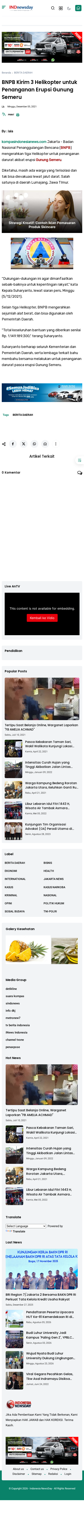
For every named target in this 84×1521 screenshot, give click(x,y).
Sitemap (37, 1473)
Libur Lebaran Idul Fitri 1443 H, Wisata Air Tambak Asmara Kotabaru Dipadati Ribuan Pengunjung (47, 806)
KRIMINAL (11, 895)
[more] (56, 444)
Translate (19, 1231)
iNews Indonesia (16, 1032)
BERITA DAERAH (23, 72)
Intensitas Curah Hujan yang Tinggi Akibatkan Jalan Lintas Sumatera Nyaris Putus (48, 764)
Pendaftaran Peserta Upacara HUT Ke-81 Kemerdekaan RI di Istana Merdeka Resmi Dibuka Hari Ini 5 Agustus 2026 (50, 1314)
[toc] (79, 460)
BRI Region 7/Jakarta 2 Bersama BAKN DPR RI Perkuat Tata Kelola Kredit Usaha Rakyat (41, 1297)
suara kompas (15, 996)
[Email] (45, 444)
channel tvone (15, 1040)
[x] (24, 444)
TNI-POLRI (50, 911)
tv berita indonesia (18, 1025)
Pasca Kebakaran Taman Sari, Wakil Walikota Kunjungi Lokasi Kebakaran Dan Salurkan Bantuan (51, 744)
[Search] (4, 8)
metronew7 (13, 1018)
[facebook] (13, 444)
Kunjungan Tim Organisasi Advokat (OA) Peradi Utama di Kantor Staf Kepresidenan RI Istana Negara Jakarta (52, 826)
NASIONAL (50, 895)
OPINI (8, 903)
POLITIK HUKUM (54, 903)
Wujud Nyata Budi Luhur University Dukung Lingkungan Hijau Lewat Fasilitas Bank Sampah (49, 1356)
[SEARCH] (53, 7)
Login (67, 1473)
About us (18, 1468)
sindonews (13, 1003)
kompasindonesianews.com (24, 142)
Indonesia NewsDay (41, 1488)
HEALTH (49, 870)
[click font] (4, 115)
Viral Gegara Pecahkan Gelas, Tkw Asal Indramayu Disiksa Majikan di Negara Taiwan (49, 1376)
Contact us (37, 1468)
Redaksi (53, 1473)
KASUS (9, 887)
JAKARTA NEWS (53, 879)
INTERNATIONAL (15, 879)
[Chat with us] (78, 8)
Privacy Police (58, 1468)
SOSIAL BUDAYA (15, 911)
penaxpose (13, 1047)
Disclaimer (19, 1473)
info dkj (10, 1010)
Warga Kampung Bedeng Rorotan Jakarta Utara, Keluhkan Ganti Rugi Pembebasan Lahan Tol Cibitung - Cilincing (52, 785)
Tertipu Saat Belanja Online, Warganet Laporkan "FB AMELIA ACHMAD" (41, 727)
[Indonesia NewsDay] (21, 8)
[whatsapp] (34, 444)
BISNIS (48, 862)
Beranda (6, 72)
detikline (11, 989)
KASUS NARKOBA (54, 887)
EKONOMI (11, 870)
